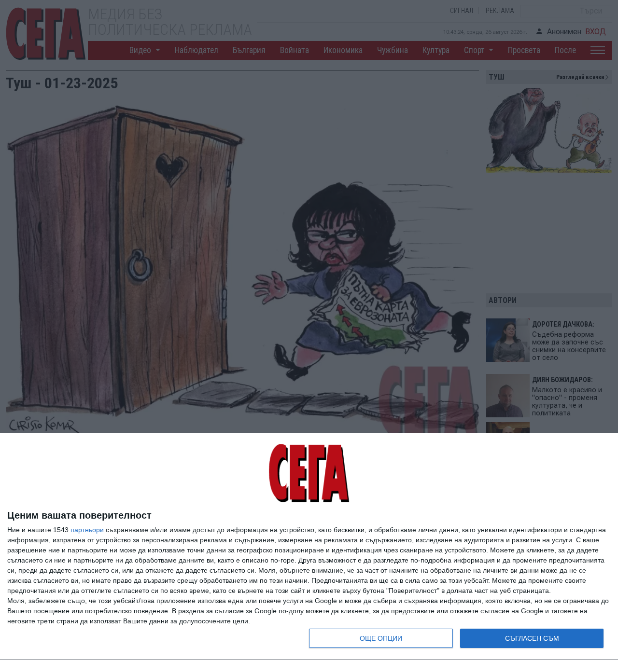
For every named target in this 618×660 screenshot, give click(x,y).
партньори (87, 529)
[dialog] (309, 547)
